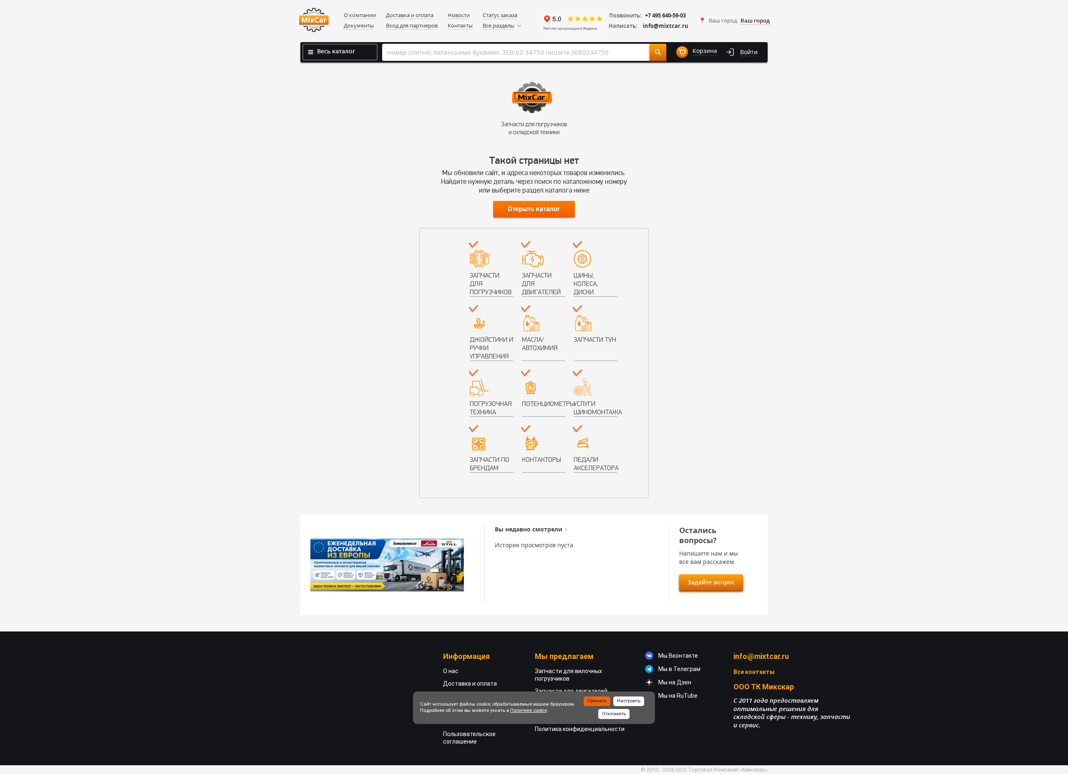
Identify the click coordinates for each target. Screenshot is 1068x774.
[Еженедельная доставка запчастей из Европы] (387, 565)
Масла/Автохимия (539, 344)
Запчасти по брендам (489, 464)
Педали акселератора (595, 464)
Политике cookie (528, 710)
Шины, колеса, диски (586, 283)
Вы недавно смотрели (528, 529)
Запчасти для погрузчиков (490, 283)
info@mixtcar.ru (665, 26)
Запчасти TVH (595, 339)
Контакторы (541, 459)
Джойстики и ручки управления (491, 348)
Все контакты (754, 672)
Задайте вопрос (711, 582)
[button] (734, 21)
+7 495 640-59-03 (665, 15)
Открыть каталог (534, 209)
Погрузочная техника (490, 408)
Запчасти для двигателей (541, 283)
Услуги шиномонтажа (595, 408)
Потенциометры (544, 404)
